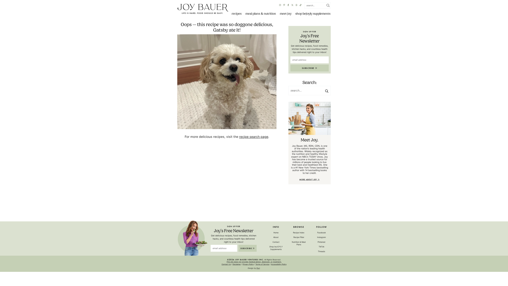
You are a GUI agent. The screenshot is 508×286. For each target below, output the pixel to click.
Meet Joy (285, 13)
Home (275, 232)
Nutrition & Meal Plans (299, 243)
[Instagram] (280, 5)
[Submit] (328, 5)
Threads (321, 251)
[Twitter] (296, 5)
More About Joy (308, 179)
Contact (276, 242)
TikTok (321, 246)
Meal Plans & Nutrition (260, 13)
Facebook (321, 232)
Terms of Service (262, 264)
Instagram (321, 237)
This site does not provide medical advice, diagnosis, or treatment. (254, 262)
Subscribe (308, 68)
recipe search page (253, 137)
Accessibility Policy (279, 264)
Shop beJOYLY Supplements (312, 13)
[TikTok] (300, 5)
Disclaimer (237, 264)
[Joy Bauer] (202, 9)
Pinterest (321, 242)
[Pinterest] (284, 5)
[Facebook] (288, 5)
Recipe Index (298, 232)
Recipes (237, 13)
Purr (258, 268)
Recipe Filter (298, 237)
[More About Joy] (309, 118)
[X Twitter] (292, 5)
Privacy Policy (248, 264)
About (275, 237)
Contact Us (226, 264)
